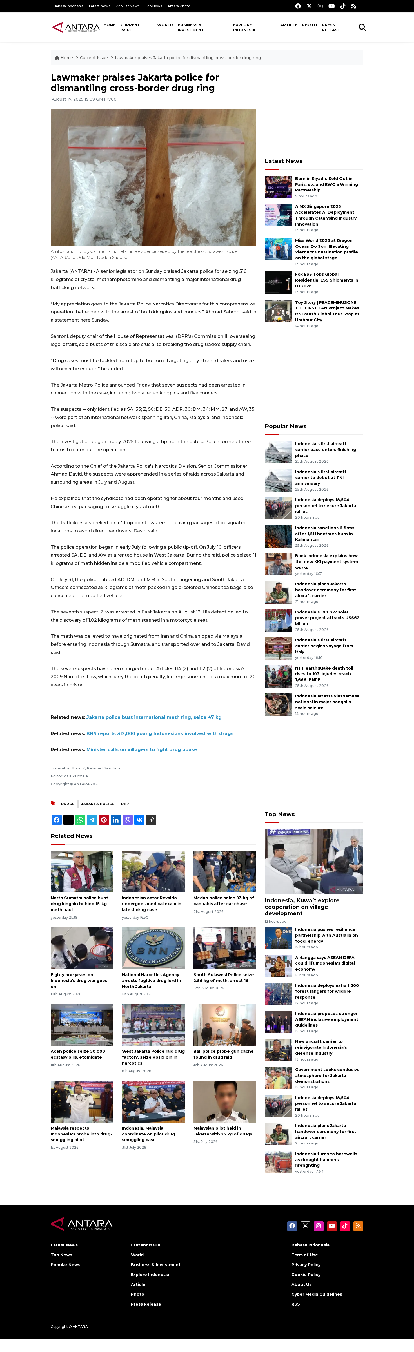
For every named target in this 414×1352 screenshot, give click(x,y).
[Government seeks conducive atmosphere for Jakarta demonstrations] (278, 1077)
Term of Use (304, 1254)
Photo (309, 25)
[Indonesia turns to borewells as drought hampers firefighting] (278, 1161)
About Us (301, 1284)
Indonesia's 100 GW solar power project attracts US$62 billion (327, 618)
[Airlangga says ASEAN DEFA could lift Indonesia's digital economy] (278, 965)
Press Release (331, 27)
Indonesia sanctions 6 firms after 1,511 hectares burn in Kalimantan (324, 533)
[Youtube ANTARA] (331, 6)
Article (288, 25)
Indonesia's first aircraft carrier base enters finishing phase (325, 449)
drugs (68, 804)
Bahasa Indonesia (68, 6)
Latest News (99, 6)
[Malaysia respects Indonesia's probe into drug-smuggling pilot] (82, 1101)
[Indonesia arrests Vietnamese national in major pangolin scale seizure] (278, 704)
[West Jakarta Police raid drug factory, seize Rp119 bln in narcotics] (153, 1024)
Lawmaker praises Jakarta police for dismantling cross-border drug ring (188, 57)
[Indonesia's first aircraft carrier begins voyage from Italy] (278, 648)
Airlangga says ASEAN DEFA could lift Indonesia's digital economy (325, 963)
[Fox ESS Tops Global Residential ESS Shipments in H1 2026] (278, 282)
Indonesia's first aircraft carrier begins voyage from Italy (324, 645)
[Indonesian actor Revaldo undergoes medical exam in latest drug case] (153, 871)
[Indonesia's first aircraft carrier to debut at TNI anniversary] (278, 480)
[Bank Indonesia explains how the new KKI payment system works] (278, 564)
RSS (295, 1304)
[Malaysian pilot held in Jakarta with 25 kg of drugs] (224, 1101)
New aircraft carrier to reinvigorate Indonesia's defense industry (321, 1047)
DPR (125, 804)
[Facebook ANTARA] (298, 6)
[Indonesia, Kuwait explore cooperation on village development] (314, 861)
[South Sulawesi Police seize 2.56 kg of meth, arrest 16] (224, 948)
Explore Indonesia (244, 27)
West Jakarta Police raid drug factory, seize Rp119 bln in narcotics (153, 1057)
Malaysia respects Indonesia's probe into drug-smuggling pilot (81, 1134)
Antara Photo (179, 6)
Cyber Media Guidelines (316, 1294)
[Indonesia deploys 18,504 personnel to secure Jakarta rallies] (278, 507)
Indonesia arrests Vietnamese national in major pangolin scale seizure (327, 701)
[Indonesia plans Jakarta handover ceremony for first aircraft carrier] (278, 592)
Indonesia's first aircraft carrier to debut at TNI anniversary (320, 477)
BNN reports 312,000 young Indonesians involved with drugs (159, 733)
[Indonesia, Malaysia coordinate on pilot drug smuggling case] (153, 1101)
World (165, 25)
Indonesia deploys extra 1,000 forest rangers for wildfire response (327, 991)
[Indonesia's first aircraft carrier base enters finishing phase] (278, 451)
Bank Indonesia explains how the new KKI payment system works (326, 561)
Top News (153, 6)
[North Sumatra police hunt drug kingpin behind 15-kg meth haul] (82, 871)
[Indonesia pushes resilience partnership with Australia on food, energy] (278, 937)
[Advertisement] (314, 111)
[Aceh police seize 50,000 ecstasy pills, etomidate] (82, 1024)
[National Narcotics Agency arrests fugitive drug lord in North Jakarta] (153, 948)
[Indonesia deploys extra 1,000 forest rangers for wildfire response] (278, 993)
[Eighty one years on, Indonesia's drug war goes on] (82, 948)
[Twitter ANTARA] (309, 6)
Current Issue (130, 27)
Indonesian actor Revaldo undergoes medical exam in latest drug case (151, 903)
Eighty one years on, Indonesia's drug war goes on (79, 980)
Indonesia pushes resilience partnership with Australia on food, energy (326, 935)
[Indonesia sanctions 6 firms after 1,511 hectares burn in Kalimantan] (278, 536)
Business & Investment (191, 27)
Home (110, 25)
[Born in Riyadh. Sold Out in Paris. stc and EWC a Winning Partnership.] (278, 186)
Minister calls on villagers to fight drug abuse (141, 749)
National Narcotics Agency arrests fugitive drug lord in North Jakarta (151, 980)
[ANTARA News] (76, 27)
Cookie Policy (305, 1274)
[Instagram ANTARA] (320, 6)
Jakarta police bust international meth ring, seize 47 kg (154, 717)
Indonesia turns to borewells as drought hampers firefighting (326, 1159)
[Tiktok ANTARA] (343, 6)
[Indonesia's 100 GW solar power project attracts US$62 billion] (278, 620)
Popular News (127, 6)
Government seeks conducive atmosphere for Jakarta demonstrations (327, 1075)
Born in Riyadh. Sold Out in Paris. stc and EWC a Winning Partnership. (326, 184)
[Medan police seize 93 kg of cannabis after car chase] (224, 871)
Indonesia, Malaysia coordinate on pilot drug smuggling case (148, 1134)
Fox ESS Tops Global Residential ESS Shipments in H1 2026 (326, 280)
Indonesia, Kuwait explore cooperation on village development (302, 907)
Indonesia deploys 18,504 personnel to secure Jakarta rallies (325, 505)
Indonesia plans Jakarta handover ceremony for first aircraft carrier (325, 589)
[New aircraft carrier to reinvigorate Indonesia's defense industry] (278, 1049)
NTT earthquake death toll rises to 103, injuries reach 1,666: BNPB (324, 674)
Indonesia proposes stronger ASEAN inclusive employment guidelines (326, 1019)
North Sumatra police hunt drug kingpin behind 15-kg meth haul (79, 903)
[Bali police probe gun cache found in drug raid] (224, 1024)
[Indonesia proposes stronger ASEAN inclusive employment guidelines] (278, 1021)
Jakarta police (97, 804)
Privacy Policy (305, 1264)
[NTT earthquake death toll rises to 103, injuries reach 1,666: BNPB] (278, 676)
